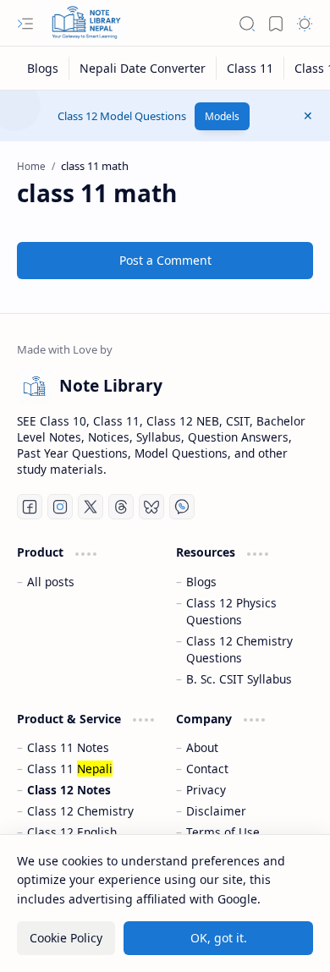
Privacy (206, 790)
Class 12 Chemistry (80, 811)
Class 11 (70, 769)
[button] (25, 23)
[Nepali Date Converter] (143, 68)
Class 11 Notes (68, 747)
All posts (50, 582)
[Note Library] (86, 23)
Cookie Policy (66, 938)
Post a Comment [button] (165, 260)
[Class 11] (250, 68)
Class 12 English (72, 832)
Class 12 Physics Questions (231, 611)
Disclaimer (216, 811)
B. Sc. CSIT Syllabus (239, 679)
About (202, 747)
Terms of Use (223, 832)
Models (222, 116)
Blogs (201, 582)
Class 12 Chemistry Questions (239, 649)
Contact (207, 769)
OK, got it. (218, 938)
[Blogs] (43, 68)
